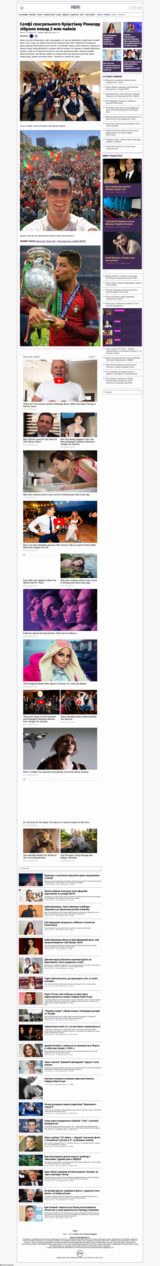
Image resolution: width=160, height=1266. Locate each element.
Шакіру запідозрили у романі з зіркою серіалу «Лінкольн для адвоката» (127, 342)
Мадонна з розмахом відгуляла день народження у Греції (71, 876)
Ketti (57, 884)
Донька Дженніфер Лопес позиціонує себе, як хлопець (126, 333)
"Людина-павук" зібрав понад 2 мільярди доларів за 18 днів (72, 1012)
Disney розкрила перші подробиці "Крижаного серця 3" (70, 1105)
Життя (100, 15)
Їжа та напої (90, 15)
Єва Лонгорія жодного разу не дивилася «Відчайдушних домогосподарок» (126, 313)
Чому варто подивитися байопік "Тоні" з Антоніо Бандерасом (71, 1122)
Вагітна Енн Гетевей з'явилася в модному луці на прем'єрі (111, 66)
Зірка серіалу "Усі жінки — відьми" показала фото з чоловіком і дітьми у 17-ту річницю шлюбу (72, 1138)
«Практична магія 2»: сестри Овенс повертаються (72, 1026)
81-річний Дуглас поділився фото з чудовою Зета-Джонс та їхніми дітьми (72, 1192)
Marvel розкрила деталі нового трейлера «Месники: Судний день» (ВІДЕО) (67, 1158)
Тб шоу (39, 15)
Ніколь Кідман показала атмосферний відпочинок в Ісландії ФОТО (65, 892)
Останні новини (112, 76)
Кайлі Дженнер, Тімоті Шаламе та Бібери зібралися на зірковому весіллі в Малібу (67, 908)
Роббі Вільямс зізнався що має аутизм (120, 259)
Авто (82, 15)
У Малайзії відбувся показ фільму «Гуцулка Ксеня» (120, 222)
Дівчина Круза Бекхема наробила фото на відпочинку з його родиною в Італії (67, 961)
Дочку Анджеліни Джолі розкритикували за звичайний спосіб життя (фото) (128, 323)
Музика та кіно (49, 15)
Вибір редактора (112, 155)
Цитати (114, 15)
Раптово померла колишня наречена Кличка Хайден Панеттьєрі (69, 1080)
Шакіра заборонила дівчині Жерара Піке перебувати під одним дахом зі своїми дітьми (132, 40)
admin (57, 1084)
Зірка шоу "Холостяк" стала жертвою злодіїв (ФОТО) (61, 241)
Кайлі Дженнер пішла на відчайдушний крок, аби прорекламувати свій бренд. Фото (71, 941)
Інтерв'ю (121, 15)
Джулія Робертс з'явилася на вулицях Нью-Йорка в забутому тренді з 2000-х (71, 1047)
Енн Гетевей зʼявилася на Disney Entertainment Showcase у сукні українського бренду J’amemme (71, 1208)
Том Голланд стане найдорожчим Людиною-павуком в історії (132, 65)
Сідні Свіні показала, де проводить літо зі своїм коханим (71, 979)
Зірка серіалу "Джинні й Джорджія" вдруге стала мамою (71, 1063)
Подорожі (74, 15)
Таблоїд (22, 32)
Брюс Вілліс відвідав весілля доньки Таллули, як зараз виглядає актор (71, 1173)
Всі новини (23, 15)
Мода (59, 15)
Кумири (107, 15)
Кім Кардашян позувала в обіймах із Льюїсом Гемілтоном (69, 923)
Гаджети (65, 15)
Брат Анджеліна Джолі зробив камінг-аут (118, 188)
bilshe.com (78, 1234)
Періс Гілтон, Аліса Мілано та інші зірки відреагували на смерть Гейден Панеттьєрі (68, 995)
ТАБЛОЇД (32, 15)
